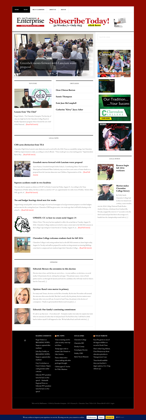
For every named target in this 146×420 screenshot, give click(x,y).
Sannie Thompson (64, 96)
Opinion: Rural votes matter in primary (51, 289)
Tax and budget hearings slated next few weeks (35, 200)
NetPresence (43, 403)
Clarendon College (80, 340)
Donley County (79, 346)
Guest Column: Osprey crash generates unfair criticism (43, 368)
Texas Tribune (101, 336)
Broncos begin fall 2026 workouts (122, 168)
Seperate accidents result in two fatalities (32, 182)
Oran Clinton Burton (65, 90)
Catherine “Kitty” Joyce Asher (69, 109)
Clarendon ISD (79, 343)
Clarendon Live (30, 22)
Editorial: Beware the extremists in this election (54, 268)
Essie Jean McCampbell (66, 103)
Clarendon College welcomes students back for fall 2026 (58, 238)
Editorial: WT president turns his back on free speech (43, 389)
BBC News (60, 336)
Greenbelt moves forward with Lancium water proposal (48, 65)
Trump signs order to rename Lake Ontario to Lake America (62, 351)
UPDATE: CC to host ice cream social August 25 (54, 217)
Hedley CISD (78, 353)
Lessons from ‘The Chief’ (25, 111)
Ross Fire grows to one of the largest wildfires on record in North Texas (101, 342)
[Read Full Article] (32, 124)
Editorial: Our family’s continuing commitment (54, 309)
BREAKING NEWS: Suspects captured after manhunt (43, 345)
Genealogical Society (81, 350)
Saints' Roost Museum (81, 357)
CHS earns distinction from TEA (29, 144)
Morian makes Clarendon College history (123, 188)
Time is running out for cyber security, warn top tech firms (62, 342)
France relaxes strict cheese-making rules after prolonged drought (63, 360)
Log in (112, 403)
